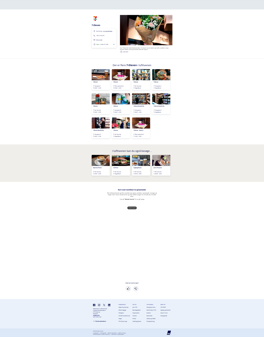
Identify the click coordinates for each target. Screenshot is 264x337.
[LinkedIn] (109, 305)
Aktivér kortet (132, 208)
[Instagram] (99, 305)
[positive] (128, 289)
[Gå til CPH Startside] (169, 333)
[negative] (135, 289)
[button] (104, 45)
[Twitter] (104, 305)
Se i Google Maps (107, 31)
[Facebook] (94, 305)
